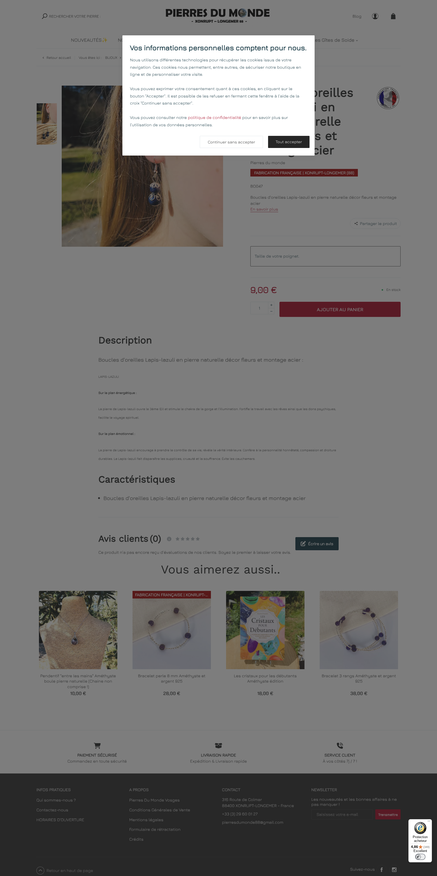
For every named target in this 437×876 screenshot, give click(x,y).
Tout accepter (289, 142)
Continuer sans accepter (231, 142)
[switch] (420, 857)
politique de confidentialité (214, 117)
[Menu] (429, 822)
